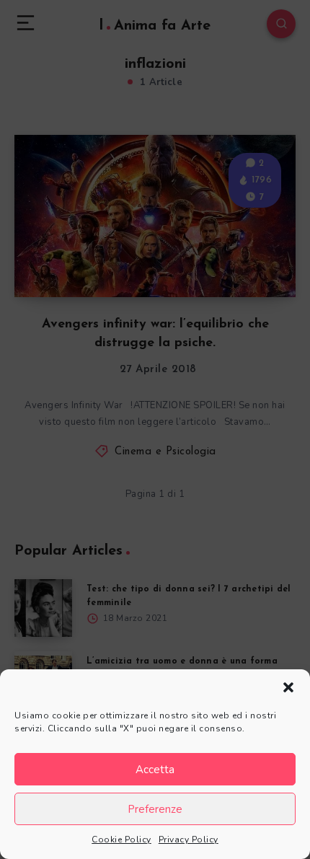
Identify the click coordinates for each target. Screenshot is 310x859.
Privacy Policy (188, 839)
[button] (288, 687)
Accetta (155, 769)
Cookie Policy (121, 839)
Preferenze (155, 809)
